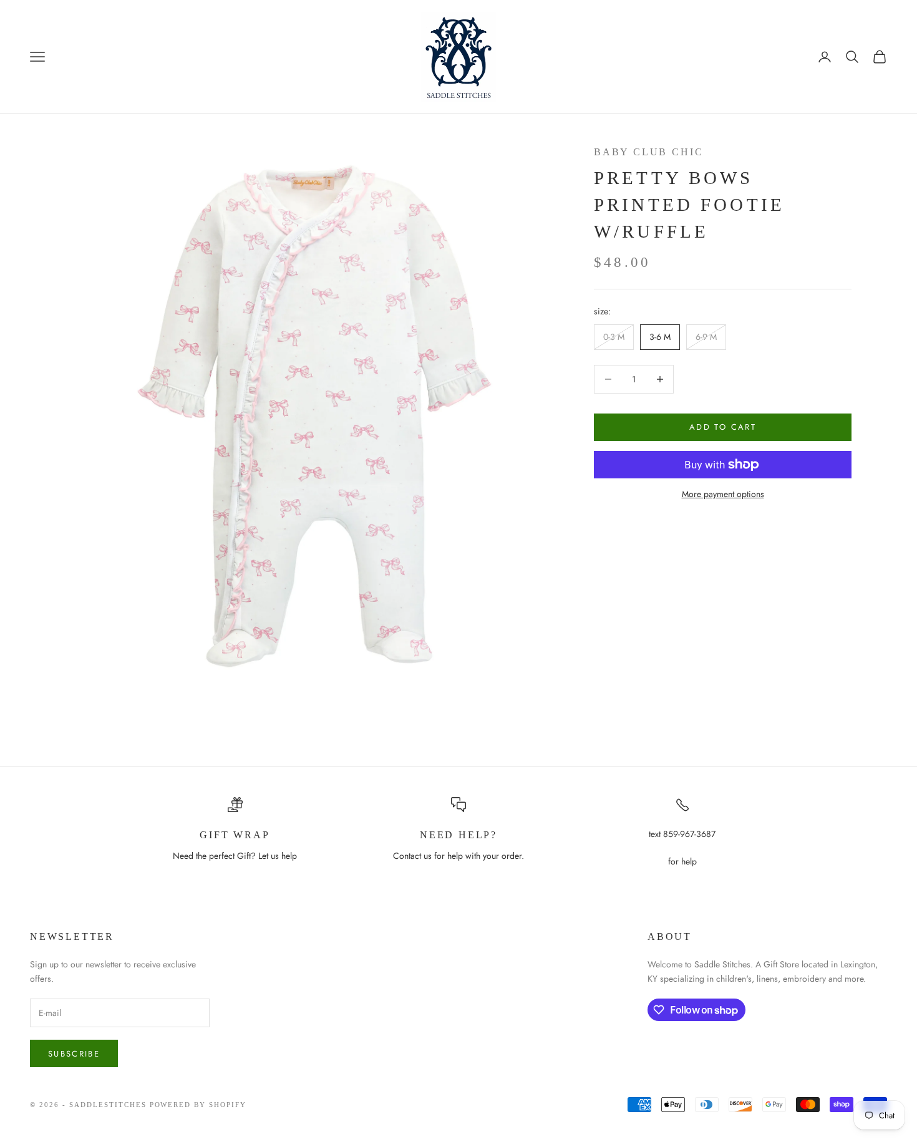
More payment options (723, 494)
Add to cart (722, 427)
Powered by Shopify (198, 1104)
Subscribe (74, 1054)
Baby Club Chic (648, 152)
